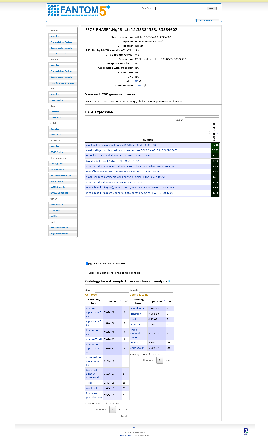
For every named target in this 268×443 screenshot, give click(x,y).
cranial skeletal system (135, 333)
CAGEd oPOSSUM (59, 193)
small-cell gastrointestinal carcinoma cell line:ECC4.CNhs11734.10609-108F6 (131, 150)
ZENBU (139, 85)
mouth (134, 342)
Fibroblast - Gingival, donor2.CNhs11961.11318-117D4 (118, 155)
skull (133, 319)
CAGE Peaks (57, 100)
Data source (57, 204)
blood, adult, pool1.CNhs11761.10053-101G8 (112, 161)
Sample (148, 139)
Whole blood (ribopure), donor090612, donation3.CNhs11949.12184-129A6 (130, 187)
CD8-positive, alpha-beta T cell (94, 361)
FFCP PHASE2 (207, 20)
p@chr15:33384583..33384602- (106, 263)
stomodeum (137, 347)
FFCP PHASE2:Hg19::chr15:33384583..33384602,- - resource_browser (76, 8)
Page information (59, 234)
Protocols (55, 210)
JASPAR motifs (58, 187)
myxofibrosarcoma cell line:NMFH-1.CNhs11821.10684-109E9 (122, 171)
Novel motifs (57, 181)
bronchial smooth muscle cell (93, 374)
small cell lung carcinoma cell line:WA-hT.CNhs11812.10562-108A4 (125, 177)
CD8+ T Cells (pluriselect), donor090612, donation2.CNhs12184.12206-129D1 (132, 166)
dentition (135, 313)
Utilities (54, 216)
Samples (55, 36)
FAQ (134, 428)
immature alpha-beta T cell (93, 348)
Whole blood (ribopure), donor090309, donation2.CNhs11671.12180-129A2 (130, 193)
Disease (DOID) (58, 169)
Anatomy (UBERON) (61, 175)
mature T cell (94, 339)
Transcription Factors (61, 42)
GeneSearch (148, 8)
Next (124, 416)
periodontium (138, 308)
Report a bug (125, 435)
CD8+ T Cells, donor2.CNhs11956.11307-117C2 (114, 182)
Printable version (59, 228)
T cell (89, 382)
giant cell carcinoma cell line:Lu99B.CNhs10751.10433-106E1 (122, 145)
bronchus (135, 324)
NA (137, 81)
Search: (179, 119)
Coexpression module (61, 48)
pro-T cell (91, 388)
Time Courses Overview (63, 54)
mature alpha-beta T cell (93, 312)
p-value (112, 301)
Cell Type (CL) (57, 164)
